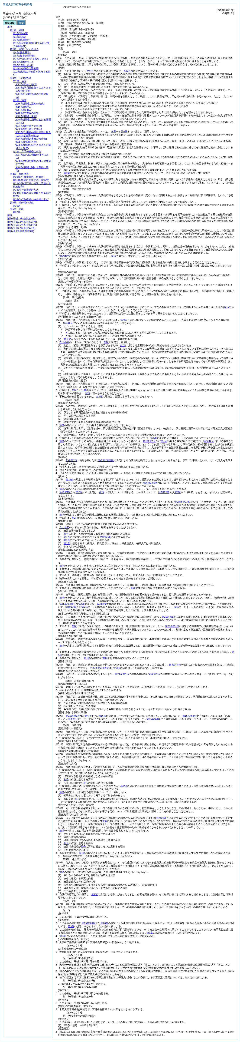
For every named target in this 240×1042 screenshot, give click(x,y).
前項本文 (64, 256)
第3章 (67, 173)
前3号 (67, 540)
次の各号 (91, 71)
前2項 (99, 396)
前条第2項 (65, 492)
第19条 (69, 479)
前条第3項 (174, 664)
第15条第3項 (66, 604)
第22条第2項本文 (99, 667)
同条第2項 (163, 492)
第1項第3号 (149, 441)
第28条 (104, 923)
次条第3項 (105, 536)
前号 (66, 533)
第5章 (124, 131)
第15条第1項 (89, 923)
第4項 (79, 492)
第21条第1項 (169, 616)
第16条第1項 (154, 718)
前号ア (67, 339)
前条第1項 (71, 460)
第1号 (67, 536)
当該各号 (128, 71)
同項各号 (209, 441)
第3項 (117, 667)
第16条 (102, 715)
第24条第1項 (122, 674)
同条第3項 (71, 607)
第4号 (164, 441)
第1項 (153, 437)
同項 (113, 256)
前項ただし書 (79, 390)
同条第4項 (73, 718)
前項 (106, 342)
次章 (113, 131)
